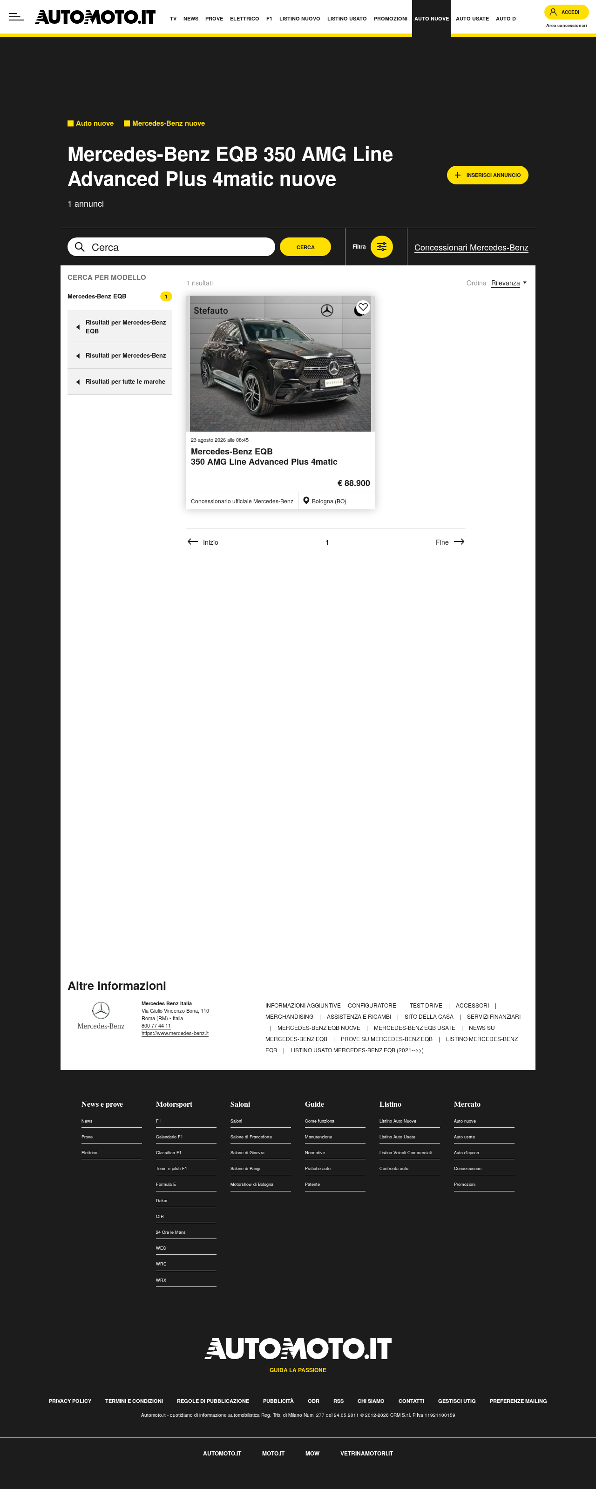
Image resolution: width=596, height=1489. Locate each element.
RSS (338, 1400)
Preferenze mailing (518, 1400)
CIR (160, 1216)
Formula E (166, 1184)
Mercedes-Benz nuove (168, 123)
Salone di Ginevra (247, 1153)
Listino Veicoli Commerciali (405, 1153)
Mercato (467, 1103)
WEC (161, 1248)
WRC (161, 1264)
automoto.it (222, 1453)
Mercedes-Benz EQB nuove (320, 1027)
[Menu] (16, 16)
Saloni (240, 1103)
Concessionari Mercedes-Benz (471, 247)
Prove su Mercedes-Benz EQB (387, 1038)
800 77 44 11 (156, 1025)
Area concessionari (566, 25)
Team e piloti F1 (171, 1168)
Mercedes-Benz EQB (97, 295)
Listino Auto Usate (397, 1137)
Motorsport (174, 1103)
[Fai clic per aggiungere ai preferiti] (363, 307)
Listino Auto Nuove (397, 1121)
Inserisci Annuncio (494, 174)
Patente (312, 1184)
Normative (315, 1153)
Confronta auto (393, 1168)
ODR (313, 1400)
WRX (161, 1280)
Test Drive (427, 1005)
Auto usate (464, 1137)
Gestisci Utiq (457, 1400)
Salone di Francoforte (251, 1137)
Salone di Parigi (245, 1168)
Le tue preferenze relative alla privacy (145, 1483)
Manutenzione (318, 1137)
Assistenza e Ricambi (360, 1016)
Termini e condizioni (134, 1400)
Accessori (473, 1005)
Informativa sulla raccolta (41, 1483)
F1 (158, 1121)
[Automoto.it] (95, 17)
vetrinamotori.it (366, 1453)
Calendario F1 (169, 1137)
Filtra (359, 246)
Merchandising (290, 1016)
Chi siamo (371, 1400)
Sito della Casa (430, 1016)
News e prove (102, 1103)
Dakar (162, 1201)
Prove (87, 1137)
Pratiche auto (318, 1168)
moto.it (273, 1453)
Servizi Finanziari (494, 1016)
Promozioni (464, 1184)
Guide (314, 1103)
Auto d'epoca (466, 1153)
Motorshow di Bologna (251, 1184)
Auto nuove (95, 123)
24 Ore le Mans (171, 1232)
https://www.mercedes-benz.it (175, 1032)
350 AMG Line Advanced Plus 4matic (264, 457)
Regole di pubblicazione (213, 1400)
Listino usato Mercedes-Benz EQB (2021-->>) (357, 1050)
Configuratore (373, 1005)
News (87, 1121)
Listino (390, 1103)
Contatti (411, 1400)
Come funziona (319, 1121)
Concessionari (467, 1168)
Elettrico (89, 1153)
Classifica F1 (169, 1153)
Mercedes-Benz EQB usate (415, 1027)
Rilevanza (505, 282)
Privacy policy (70, 1400)
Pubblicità (278, 1400)
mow (312, 1453)
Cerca (306, 247)
